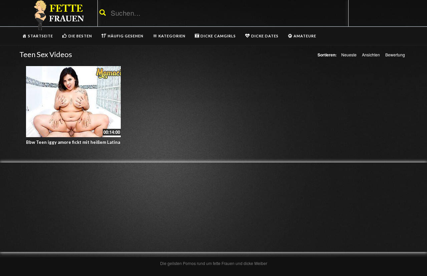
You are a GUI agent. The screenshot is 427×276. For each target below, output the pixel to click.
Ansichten (371, 54)
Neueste (349, 54)
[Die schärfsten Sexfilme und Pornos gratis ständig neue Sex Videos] (58, 15)
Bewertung (395, 54)
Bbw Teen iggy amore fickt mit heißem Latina (73, 142)
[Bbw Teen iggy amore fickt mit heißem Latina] (73, 101)
